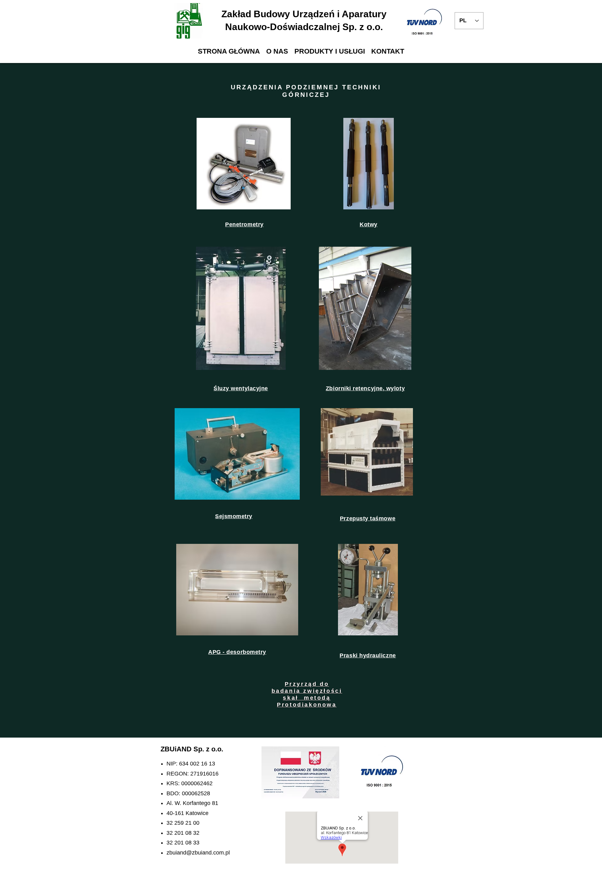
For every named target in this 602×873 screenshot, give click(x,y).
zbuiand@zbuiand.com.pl (198, 852)
